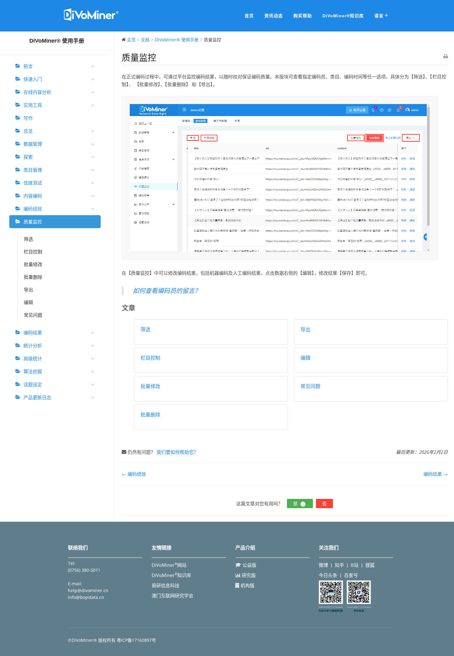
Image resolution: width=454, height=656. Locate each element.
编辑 (28, 302)
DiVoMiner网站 (169, 565)
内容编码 (32, 196)
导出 (28, 289)
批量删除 (33, 277)
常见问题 (33, 315)
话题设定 (32, 384)
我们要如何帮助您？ (177, 452)
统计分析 (32, 345)
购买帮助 (302, 15)
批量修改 (33, 264)
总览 (28, 131)
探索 (28, 157)
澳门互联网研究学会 (172, 595)
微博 (323, 565)
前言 (28, 66)
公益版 (248, 565)
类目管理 (32, 170)
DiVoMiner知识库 (171, 575)
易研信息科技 (165, 585)
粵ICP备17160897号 (136, 640)
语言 (379, 15)
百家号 (351, 575)
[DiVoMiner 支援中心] (91, 20)
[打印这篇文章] (445, 57)
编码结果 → (435, 474)
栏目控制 (33, 252)
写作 (28, 118)
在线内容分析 (37, 92)
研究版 (248, 575)
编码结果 (32, 332)
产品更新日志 (37, 397)
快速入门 (32, 79)
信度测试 (32, 183)
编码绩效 (32, 209)
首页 (249, 15)
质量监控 (32, 222)
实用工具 (32, 105)
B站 (355, 565)
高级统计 (32, 358)
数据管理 (32, 144)
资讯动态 (273, 15)
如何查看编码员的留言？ (167, 290)
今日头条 (328, 575)
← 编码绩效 (134, 474)
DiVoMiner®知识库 (343, 15)
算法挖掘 (32, 371)
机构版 (246, 585)
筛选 (28, 239)
